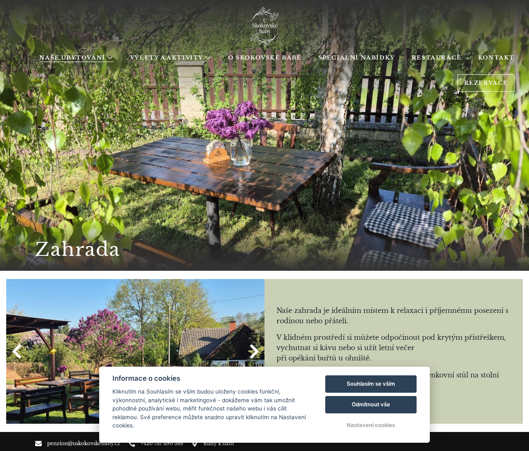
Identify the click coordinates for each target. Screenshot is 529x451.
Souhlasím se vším (371, 383)
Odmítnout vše (371, 404)
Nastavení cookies (371, 425)
